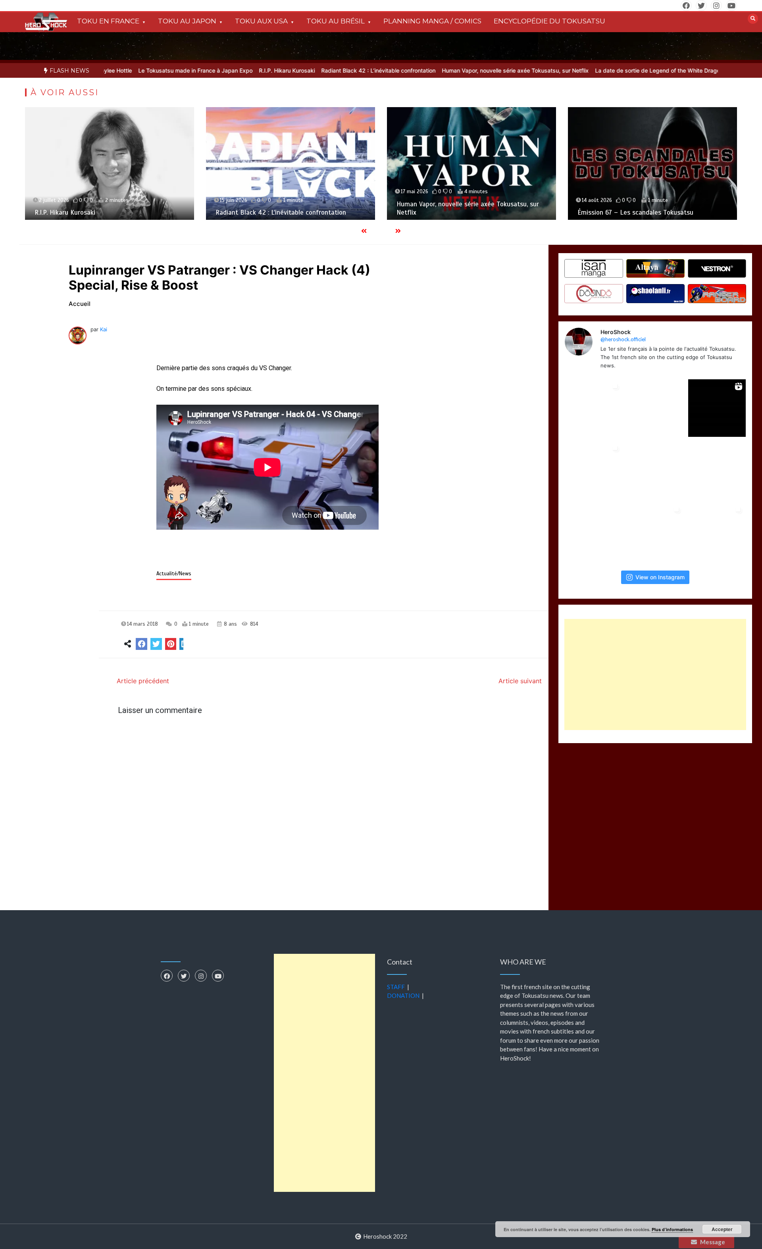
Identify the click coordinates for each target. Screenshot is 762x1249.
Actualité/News (173, 574)
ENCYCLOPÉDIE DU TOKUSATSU (549, 21)
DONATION (403, 995)
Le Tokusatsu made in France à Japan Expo (161, 70)
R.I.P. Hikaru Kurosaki (252, 70)
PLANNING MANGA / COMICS (432, 21)
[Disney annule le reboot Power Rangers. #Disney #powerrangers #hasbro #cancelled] (717, 470)
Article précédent (143, 681)
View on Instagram (660, 576)
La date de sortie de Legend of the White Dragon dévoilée (636, 70)
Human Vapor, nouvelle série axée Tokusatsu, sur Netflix (480, 70)
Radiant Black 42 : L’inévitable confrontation (344, 70)
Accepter (722, 1229)
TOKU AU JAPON (187, 21)
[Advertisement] (655, 674)
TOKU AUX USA (261, 21)
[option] (161, 70)
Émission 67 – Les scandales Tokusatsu (635, 212)
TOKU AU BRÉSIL (335, 21)
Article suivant (520, 681)
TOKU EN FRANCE (108, 21)
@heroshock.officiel (623, 339)
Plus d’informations (672, 1229)
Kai (103, 329)
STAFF (396, 986)
